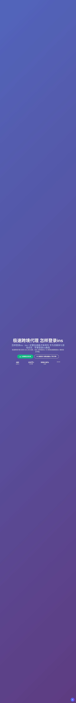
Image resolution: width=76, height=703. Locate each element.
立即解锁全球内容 (26, 356)
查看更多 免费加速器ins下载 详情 (47, 356)
